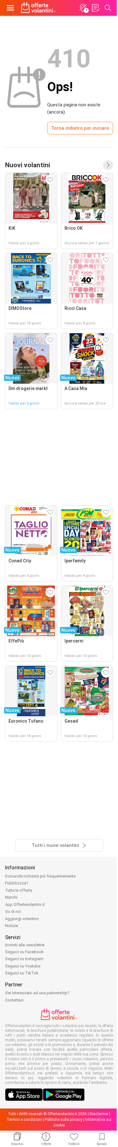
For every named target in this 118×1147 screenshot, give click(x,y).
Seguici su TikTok (21, 973)
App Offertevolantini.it (25, 904)
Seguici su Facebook (24, 951)
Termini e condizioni (24, 1119)
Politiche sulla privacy (63, 1119)
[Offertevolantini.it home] (38, 8)
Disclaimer (99, 1114)
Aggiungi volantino (22, 918)
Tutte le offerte (18, 890)
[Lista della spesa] (95, 8)
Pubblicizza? (16, 883)
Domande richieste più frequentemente (40, 876)
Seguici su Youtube (22, 966)
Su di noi (13, 911)
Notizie (11, 925)
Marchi (11, 897)
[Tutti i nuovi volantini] (108, 165)
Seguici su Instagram (24, 958)
